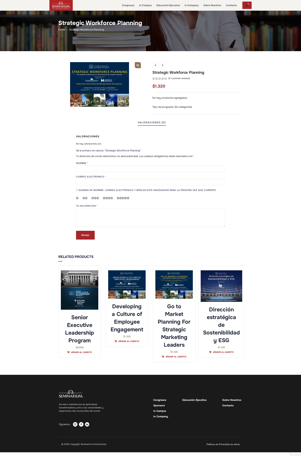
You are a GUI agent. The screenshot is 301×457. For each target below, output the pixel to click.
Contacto (228, 405)
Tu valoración (87, 205)
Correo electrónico (91, 176)
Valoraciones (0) (152, 122)
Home (61, 29)
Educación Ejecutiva (194, 400)
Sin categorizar (183, 107)
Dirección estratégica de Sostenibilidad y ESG (221, 325)
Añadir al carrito (81, 352)
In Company (160, 416)
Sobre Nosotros (231, 400)
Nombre (82, 163)
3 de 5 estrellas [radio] (96, 198)
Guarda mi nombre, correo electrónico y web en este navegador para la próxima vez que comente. (148, 190)
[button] (138, 65)
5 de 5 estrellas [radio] (124, 198)
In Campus (159, 411)
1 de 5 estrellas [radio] (78, 198)
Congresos (159, 400)
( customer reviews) (179, 78)
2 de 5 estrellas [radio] (86, 198)
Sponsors (159, 405)
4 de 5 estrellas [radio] (109, 198)
